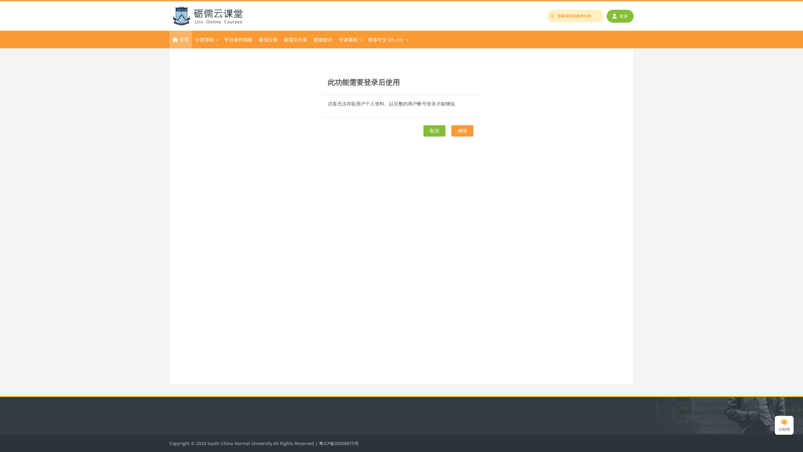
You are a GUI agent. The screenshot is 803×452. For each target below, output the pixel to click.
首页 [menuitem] (184, 39)
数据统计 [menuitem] (323, 39)
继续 (462, 130)
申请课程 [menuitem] (348, 39)
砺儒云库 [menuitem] (268, 39)
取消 (434, 130)
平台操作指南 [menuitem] (238, 39)
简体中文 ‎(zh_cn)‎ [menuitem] (385, 39)
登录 (623, 16)
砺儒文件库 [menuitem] (295, 39)
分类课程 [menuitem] (204, 39)
